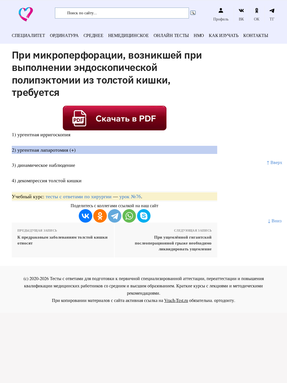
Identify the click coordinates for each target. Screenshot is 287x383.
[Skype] (144, 216)
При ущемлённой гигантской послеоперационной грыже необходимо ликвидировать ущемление (173, 243)
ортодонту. (224, 300)
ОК (256, 19)
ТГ (272, 19)
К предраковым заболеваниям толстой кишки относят (62, 240)
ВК (241, 19)
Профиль (220, 19)
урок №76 (130, 196)
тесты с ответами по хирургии (79, 196)
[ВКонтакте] (85, 216)
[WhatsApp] (129, 216)
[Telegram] (114, 216)
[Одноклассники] (100, 216)
